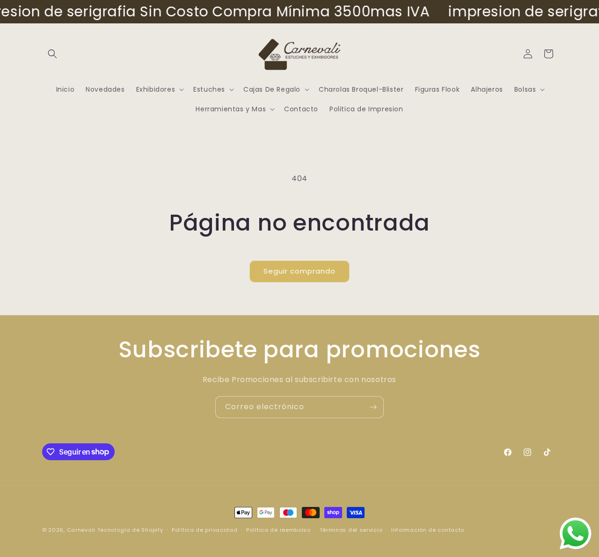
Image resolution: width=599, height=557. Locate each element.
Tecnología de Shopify (130, 530)
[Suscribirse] (373, 407)
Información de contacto (427, 529)
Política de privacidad (204, 529)
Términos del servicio (351, 529)
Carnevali (81, 530)
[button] (52, 53)
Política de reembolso (278, 529)
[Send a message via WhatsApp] (575, 533)
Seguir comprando (299, 271)
